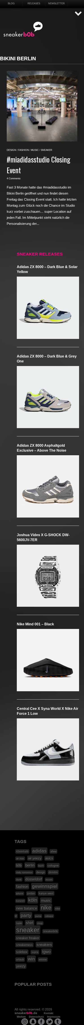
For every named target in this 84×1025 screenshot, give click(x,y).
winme (43, 959)
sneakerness (24, 945)
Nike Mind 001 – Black (35, 624)
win (31, 959)
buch (41, 865)
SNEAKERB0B (23, 29)
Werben (21, 1016)
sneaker (46, 150)
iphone (19, 893)
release (49, 916)
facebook (41, 1021)
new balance (26, 908)
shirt (29, 923)
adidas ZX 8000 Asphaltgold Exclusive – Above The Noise (41, 448)
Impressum (53, 1016)
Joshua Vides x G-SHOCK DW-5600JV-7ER (43, 537)
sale (19, 923)
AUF (78, 14)
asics (49, 858)
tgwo (46, 951)
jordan (31, 893)
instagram (24, 1021)
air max (20, 858)
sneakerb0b (50, 931)
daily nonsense (24, 872)
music (35, 150)
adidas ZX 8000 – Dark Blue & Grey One (47, 358)
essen (49, 879)
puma (38, 916)
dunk (19, 879)
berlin (29, 865)
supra (34, 952)
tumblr (57, 1021)
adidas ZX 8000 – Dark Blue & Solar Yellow (47, 269)
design (11, 150)
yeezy (21, 966)
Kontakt (48, 1013)
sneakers (44, 945)
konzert (20, 900)
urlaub (20, 959)
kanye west (46, 893)
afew (53, 851)
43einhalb (22, 851)
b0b (19, 865)
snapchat (33, 1021)
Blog (11, 3)
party (26, 915)
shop (40, 923)
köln (32, 900)
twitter (49, 1021)
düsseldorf (33, 879)
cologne (53, 865)
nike (46, 907)
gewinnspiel (44, 886)
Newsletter (56, 3)
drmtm (53, 872)
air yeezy (34, 858)
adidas (39, 850)
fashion (23, 150)
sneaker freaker (27, 938)
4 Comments (14, 178)
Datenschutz (36, 1016)
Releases (34, 3)
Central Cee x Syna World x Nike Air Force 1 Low (47, 711)
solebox (22, 952)
